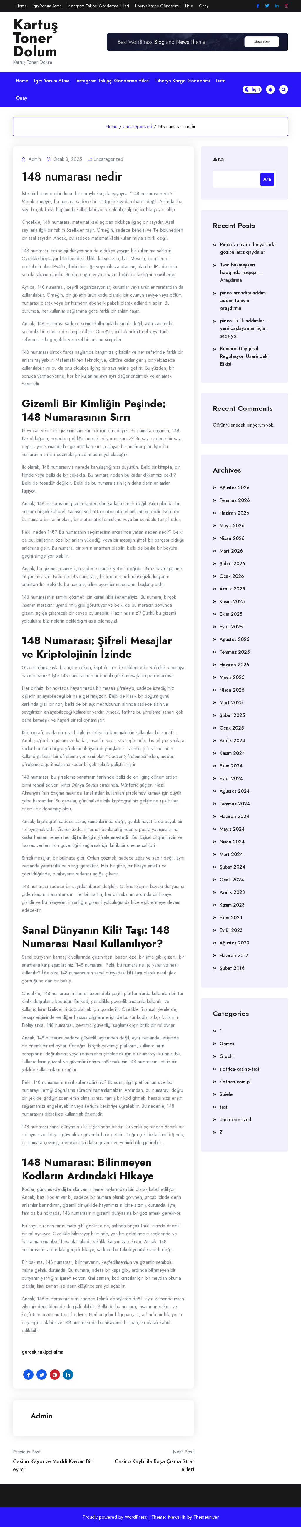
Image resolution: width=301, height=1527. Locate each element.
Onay (203, 6)
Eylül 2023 (231, 930)
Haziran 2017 (234, 955)
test (224, 1107)
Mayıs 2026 (232, 525)
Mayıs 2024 (232, 829)
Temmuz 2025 (235, 652)
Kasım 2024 (232, 753)
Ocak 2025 (232, 728)
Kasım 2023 (232, 905)
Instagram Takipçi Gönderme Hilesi (98, 6)
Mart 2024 (231, 854)
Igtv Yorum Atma (47, 6)
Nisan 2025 (232, 690)
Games (227, 1043)
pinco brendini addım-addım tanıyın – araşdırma (243, 300)
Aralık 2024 (232, 740)
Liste (189, 6)
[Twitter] (267, 6)
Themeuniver (206, 1517)
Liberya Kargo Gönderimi (157, 6)
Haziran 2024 (234, 816)
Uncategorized (137, 126)
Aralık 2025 (232, 588)
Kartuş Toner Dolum (35, 38)
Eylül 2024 (231, 778)
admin (42, 1416)
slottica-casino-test (240, 1069)
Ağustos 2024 (235, 791)
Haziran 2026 (234, 513)
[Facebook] (258, 6)
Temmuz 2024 (235, 803)
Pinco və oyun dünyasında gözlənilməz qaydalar (248, 248)
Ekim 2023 (231, 917)
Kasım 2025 (232, 601)
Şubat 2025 (232, 715)
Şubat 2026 (232, 563)
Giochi (227, 1056)
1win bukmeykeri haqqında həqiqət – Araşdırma (241, 272)
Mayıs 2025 (232, 677)
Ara (218, 158)
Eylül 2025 (231, 626)
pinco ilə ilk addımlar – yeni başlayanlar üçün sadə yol (244, 328)
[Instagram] (286, 6)
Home (21, 6)
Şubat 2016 (232, 968)
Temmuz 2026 (235, 500)
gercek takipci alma (42, 1352)
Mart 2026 (231, 551)
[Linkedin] (277, 6)
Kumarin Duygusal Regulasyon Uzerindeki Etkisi (244, 356)
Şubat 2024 (232, 867)
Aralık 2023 (232, 892)
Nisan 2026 (232, 538)
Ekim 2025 (231, 614)
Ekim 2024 (231, 765)
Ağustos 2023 (234, 942)
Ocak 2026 (232, 576)
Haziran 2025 (234, 664)
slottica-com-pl (235, 1081)
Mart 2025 (231, 702)
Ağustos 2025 (234, 639)
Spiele (226, 1094)
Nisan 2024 (232, 841)
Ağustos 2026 (235, 487)
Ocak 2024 (232, 879)
